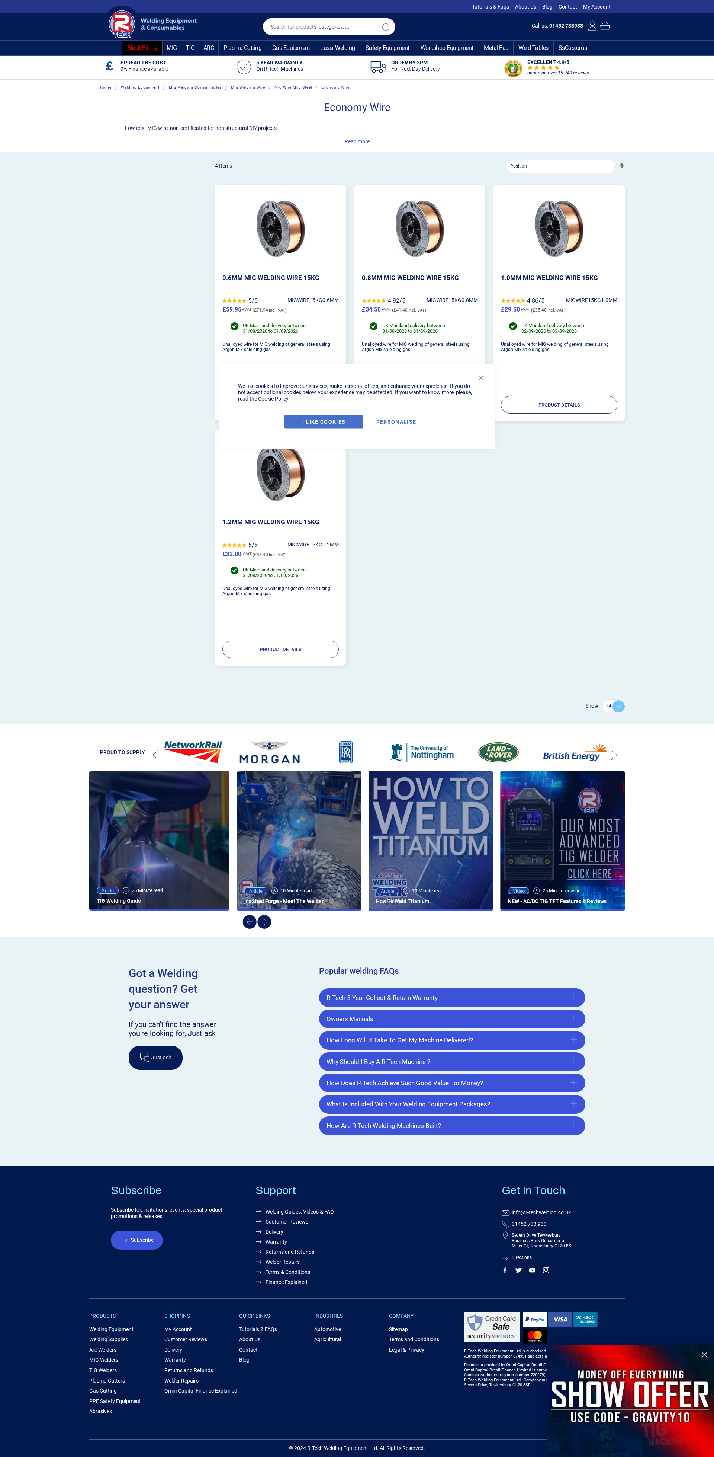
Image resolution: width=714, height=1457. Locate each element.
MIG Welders (103, 1360)
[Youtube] (532, 1272)
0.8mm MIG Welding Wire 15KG (410, 277)
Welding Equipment (140, 87)
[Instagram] (546, 1272)
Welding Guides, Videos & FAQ (300, 1212)
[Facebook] (505, 1272)
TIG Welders (103, 1370)
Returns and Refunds (290, 1252)
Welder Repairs (283, 1262)
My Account (597, 7)
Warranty (276, 1242)
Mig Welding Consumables (195, 87)
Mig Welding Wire (248, 87)
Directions (522, 1257)
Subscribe (142, 1240)
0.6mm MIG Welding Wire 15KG (270, 277)
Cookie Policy (273, 399)
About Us (525, 7)
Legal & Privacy (406, 1350)
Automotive (327, 1329)
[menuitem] (142, 48)
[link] (630, 1401)
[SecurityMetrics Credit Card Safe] (492, 1341)
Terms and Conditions (414, 1339)
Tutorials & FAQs (258, 1329)
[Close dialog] (704, 1354)
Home (106, 87)
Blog (547, 7)
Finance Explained (286, 1282)
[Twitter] (518, 1272)
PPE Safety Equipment (115, 1401)
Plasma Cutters (107, 1381)
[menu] (357, 48)
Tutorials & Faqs (490, 7)
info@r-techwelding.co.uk (541, 1212)
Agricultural (327, 1339)
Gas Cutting (103, 1391)
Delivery (274, 1232)
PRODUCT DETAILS (559, 405)
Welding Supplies (108, 1339)
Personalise (396, 422)
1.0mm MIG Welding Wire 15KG (549, 277)
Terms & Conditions (288, 1272)
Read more (357, 141)
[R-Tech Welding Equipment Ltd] (150, 24)
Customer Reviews (287, 1222)
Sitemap (398, 1329)
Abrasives (100, 1411)
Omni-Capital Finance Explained (200, 1391)
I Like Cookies (324, 422)
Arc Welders (102, 1350)
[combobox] (329, 26)
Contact (568, 7)
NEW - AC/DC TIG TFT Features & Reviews (557, 901)
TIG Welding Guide (119, 901)
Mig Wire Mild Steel (293, 87)
